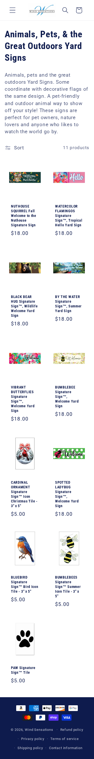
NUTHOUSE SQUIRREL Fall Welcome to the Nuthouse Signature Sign (23, 215)
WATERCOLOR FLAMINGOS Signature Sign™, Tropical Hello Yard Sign (68, 215)
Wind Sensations (39, 730)
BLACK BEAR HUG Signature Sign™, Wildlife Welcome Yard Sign (24, 306)
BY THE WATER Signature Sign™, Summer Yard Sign (68, 304)
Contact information (66, 748)
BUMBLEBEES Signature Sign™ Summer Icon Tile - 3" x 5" (68, 586)
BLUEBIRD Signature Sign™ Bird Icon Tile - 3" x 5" (24, 584)
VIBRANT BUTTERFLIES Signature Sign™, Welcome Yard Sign (22, 399)
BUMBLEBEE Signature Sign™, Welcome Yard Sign (67, 396)
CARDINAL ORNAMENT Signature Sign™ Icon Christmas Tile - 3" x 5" (24, 494)
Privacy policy (32, 739)
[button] (13, 10)
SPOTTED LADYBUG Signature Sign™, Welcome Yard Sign (67, 494)
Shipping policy (30, 748)
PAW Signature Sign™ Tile (23, 670)
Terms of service (64, 739)
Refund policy (71, 730)
